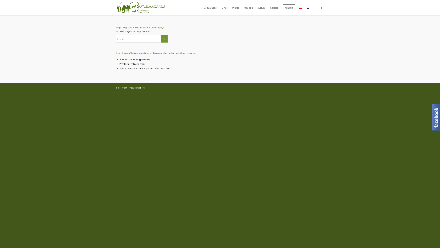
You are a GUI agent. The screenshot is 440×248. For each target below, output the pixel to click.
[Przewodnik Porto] (142, 7)
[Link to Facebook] (321, 7)
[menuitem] (210, 7)
